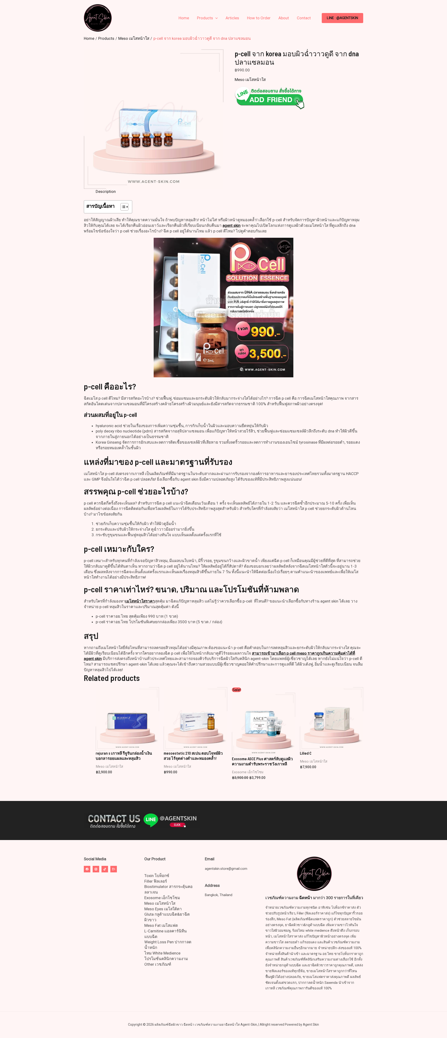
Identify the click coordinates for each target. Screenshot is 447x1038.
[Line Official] (96, 869)
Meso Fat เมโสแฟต (161, 925)
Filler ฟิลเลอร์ (155, 881)
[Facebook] (87, 869)
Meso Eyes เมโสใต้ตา (163, 909)
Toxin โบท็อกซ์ (156, 875)
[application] (215, 18)
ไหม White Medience (162, 953)
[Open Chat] (113, 869)
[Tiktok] (105, 869)
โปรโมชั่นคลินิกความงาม (166, 958)
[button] (342, 18)
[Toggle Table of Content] (122, 207)
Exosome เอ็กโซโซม (162, 897)
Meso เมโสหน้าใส (250, 79)
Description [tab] (106, 191)
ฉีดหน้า (305, 897)
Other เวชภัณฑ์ (157, 964)
